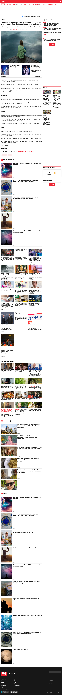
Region (36, 4)
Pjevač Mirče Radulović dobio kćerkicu (27, 481)
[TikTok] (55, 672)
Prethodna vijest (5, 76)
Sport (29, 4)
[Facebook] (50, 672)
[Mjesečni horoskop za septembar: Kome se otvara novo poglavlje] (6, 170)
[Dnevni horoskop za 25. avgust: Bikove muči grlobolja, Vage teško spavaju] (6, 238)
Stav (56, 4)
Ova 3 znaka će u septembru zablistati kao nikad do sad (27, 214)
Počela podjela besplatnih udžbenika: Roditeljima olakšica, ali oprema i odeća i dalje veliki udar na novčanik (47, 100)
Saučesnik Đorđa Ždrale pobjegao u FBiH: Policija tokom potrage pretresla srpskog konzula (52, 24)
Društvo (9, 4)
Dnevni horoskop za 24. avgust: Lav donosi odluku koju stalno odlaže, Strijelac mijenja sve (27, 633)
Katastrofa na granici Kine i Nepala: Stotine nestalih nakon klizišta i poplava (52, 29)
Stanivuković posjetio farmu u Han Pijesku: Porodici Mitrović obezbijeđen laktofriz (52, 33)
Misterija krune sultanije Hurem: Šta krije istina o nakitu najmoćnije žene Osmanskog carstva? (29, 448)
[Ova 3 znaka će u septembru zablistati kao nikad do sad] (6, 221)
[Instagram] (57, 672)
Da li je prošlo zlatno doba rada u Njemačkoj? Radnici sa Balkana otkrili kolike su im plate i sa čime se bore (29, 426)
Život (44, 4)
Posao (50, 683)
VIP (33, 4)
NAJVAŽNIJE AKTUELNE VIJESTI (26, 151)
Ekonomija (24, 4)
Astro (3, 19)
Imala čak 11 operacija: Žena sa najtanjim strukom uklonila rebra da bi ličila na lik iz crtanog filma (27, 437)
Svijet (40, 4)
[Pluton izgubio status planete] (6, 656)
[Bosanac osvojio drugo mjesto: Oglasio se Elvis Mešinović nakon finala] (26, 70)
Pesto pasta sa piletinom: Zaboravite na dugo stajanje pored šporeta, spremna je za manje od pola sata (29, 460)
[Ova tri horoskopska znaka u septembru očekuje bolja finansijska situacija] (6, 588)
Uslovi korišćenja (52, 682)
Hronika (14, 4)
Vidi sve (52, 44)
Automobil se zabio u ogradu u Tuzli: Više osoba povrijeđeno (15, 66)
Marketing (51, 678)
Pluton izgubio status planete (20, 649)
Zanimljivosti (50, 4)
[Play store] (5, 692)
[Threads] (52, 672)
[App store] (14, 692)
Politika (19, 4)
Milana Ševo (15, 29)
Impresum (51, 680)
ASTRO (9, 155)
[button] (28, 29)
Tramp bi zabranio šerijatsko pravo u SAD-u (52, 36)
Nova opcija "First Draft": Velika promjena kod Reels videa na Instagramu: (52, 40)
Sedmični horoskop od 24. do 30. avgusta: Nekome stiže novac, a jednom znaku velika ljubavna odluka (27, 616)
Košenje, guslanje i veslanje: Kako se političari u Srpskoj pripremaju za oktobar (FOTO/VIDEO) (46, 120)
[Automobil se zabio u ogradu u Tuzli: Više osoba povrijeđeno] (5, 70)
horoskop (4, 155)
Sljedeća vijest (37, 76)
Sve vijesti (3, 4)
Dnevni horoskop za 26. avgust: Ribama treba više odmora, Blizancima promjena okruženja (25, 181)
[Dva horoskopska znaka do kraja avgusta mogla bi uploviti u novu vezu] (6, 605)
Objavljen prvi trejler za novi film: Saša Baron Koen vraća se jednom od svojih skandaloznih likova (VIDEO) (29, 471)
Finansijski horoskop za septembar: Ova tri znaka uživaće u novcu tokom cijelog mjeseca (25, 197)
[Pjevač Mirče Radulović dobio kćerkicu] (9, 485)
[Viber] (60, 672)
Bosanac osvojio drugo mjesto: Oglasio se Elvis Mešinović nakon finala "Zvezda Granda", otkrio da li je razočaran (36, 68)
